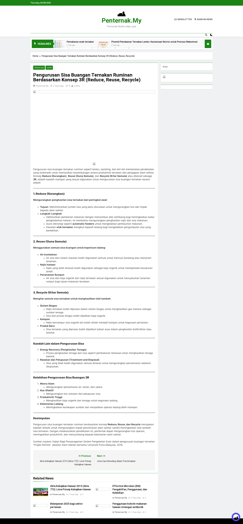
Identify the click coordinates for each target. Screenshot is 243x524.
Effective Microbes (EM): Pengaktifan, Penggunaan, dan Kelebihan (129, 489)
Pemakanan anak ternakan (80, 41)
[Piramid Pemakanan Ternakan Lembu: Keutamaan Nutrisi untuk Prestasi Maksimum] (103, 45)
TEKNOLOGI (39, 68)
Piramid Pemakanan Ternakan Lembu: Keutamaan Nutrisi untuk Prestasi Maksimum (154, 41)
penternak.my (121, 20)
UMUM (49, 68)
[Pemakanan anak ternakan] (58, 45)
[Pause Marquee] (208, 44)
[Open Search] (206, 35)
